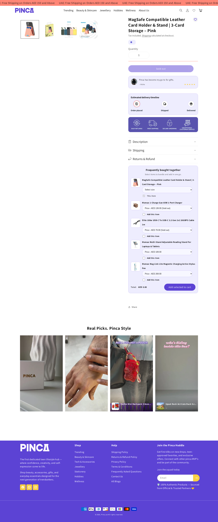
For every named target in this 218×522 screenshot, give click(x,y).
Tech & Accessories (85, 461)
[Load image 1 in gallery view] (30, 29)
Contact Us (117, 476)
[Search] (181, 10)
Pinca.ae (104, 515)
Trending (79, 452)
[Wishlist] (194, 10)
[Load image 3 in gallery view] (69, 29)
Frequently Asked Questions (126, 471)
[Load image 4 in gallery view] (88, 29)
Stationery (80, 471)
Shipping (146, 35)
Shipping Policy (119, 452)
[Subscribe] (196, 477)
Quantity (133, 49)
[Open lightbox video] (41, 373)
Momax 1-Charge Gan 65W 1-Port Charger (162, 202)
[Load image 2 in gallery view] (49, 29)
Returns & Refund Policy (124, 457)
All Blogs (116, 481)
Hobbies (79, 476)
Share (134, 307)
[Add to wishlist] (195, 19)
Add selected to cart (180, 287)
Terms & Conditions (121, 466)
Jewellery (80, 466)
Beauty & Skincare (84, 457)
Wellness (79, 481)
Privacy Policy (118, 461)
